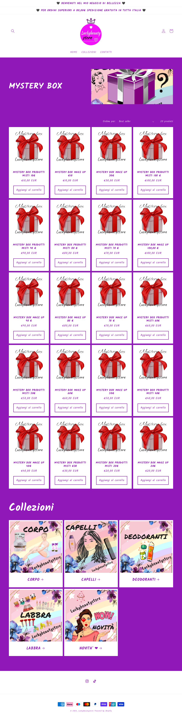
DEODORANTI (143, 580)
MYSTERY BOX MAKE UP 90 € (29, 319)
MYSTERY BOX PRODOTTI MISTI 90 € (29, 246)
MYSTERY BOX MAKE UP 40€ (29, 464)
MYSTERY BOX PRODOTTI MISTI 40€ (153, 392)
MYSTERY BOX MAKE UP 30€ (111, 174)
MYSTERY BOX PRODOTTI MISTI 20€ (112, 464)
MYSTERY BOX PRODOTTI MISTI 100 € (153, 174)
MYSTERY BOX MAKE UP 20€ (153, 464)
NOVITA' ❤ (88, 648)
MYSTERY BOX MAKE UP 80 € (70, 319)
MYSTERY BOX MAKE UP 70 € (111, 319)
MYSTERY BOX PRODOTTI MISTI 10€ (29, 174)
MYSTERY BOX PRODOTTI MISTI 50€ (29, 392)
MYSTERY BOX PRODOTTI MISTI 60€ (153, 319)
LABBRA (33, 648)
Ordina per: (109, 121)
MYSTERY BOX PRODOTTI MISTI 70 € (112, 246)
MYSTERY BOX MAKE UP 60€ (70, 392)
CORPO (33, 580)
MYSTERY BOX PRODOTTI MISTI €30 (70, 464)
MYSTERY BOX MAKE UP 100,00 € (153, 246)
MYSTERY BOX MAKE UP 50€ (111, 392)
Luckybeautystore (85, 710)
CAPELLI (88, 580)
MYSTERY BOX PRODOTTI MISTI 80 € (70, 246)
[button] (13, 31)
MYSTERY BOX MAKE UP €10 (70, 174)
